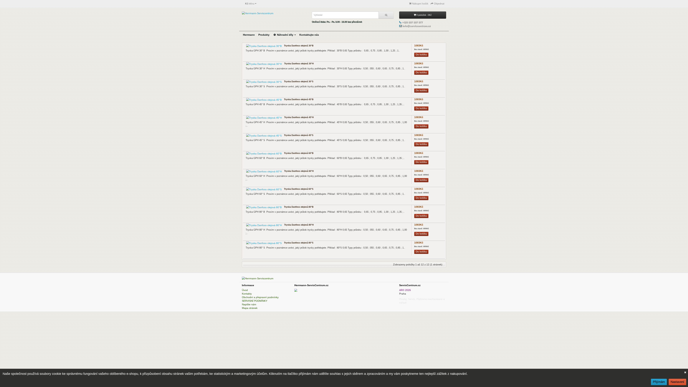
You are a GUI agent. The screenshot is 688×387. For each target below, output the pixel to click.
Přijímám (659, 382)
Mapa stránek (249, 308)
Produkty (263, 34)
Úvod (245, 290)
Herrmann (249, 34)
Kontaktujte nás (309, 34)
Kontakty (247, 293)
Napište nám (249, 304)
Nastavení (677, 382)
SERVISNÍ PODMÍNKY (254, 300)
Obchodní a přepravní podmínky (260, 297)
